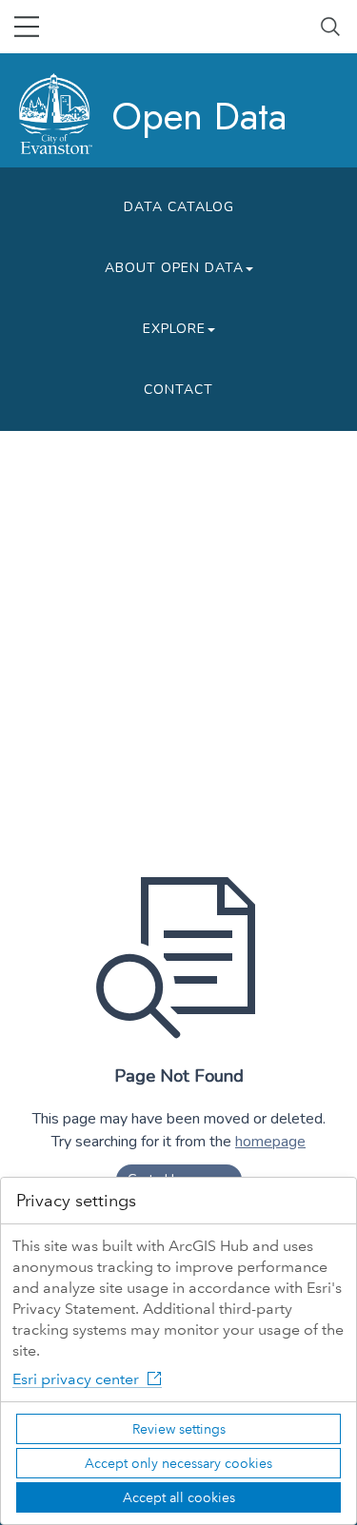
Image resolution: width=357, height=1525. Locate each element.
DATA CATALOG (179, 207)
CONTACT (178, 390)
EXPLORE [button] (174, 329)
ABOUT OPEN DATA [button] (174, 268)
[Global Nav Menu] (27, 27)
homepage (270, 1141)
